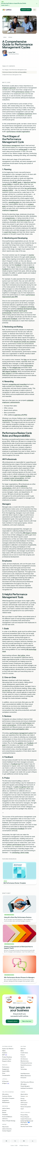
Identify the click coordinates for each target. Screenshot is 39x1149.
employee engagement (10, 210)
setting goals (23, 149)
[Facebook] (6, 1141)
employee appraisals (9, 88)
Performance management (11, 145)
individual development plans (26, 309)
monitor (31, 255)
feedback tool (15, 764)
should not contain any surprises (24, 341)
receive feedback (26, 476)
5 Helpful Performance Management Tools (11, 74)
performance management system (21, 733)
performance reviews (22, 92)
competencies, (10, 218)
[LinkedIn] (33, 1141)
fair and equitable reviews (19, 480)
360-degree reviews (29, 533)
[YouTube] (24, 1141)
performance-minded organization (18, 131)
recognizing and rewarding (18, 384)
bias (25, 359)
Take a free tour (26, 1021)
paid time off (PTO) (20, 415)
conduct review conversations (14, 478)
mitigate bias (16, 367)
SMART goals (17, 182)
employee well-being (27, 307)
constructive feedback (9, 319)
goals (4, 745)
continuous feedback (17, 828)
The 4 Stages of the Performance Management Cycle (14, 69)
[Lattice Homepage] (7, 9)
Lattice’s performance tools (16, 844)
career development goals (21, 220)
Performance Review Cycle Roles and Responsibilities (14, 72)
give (15, 476)
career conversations (9, 725)
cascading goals (13, 202)
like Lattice (21, 655)
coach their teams (10, 232)
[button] (36, 3)
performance (27, 723)
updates (20, 743)
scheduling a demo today (20, 852)
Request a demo (26, 9)
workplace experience (24, 113)
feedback (18, 265)
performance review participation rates (15, 729)
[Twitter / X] (15, 1141)
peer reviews (6, 373)
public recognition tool (22, 787)
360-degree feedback (9, 371)
